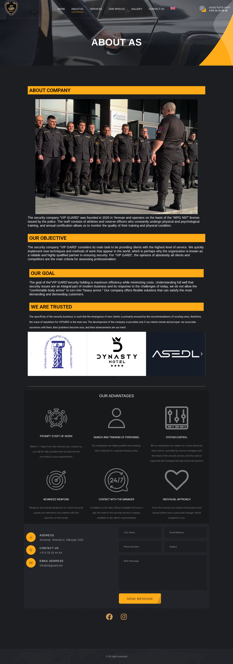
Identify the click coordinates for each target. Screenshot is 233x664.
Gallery (136, 9)
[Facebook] (109, 617)
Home (61, 9)
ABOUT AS (77, 9)
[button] (109, 377)
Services (96, 9)
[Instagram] (124, 617)
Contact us (156, 9)
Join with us (116, 9)
